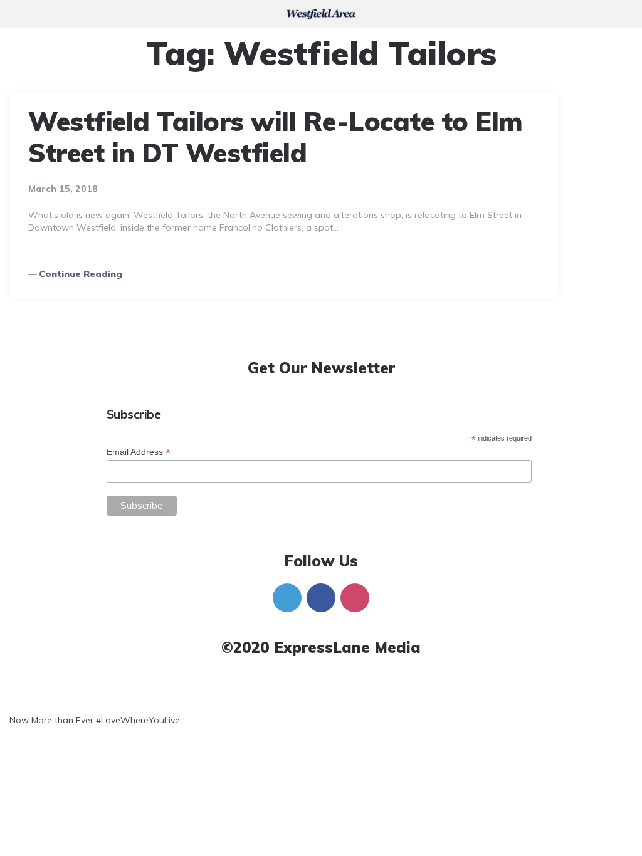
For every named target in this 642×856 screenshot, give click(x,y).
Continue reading (80, 274)
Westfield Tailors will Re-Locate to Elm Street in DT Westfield (275, 137)
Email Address (139, 452)
